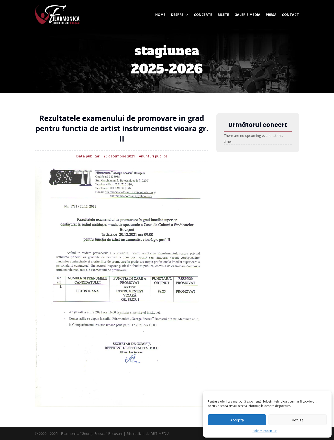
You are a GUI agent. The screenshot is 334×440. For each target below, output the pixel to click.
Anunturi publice (153, 156)
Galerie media (247, 14)
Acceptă (237, 419)
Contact (290, 14)
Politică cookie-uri (265, 431)
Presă (271, 14)
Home (160, 14)
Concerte (203, 14)
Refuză (297, 419)
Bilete (223, 14)
